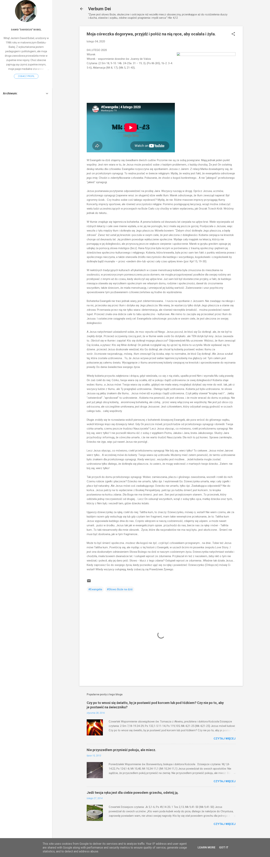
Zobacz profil (26, 76)
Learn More (206, 847)
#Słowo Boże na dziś (120, 589)
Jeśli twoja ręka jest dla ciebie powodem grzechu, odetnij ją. (133, 792)
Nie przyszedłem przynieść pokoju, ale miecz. (121, 750)
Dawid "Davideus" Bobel (26, 29)
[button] (233, 34)
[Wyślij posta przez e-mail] (89, 582)
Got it (223, 847)
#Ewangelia (95, 589)
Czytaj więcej (224, 738)
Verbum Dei (99, 8)
